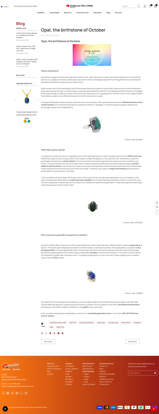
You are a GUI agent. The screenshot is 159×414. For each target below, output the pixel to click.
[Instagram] (8, 393)
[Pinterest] (50, 333)
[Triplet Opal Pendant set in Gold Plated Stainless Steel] (27, 99)
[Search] (131, 6)
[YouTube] (17, 393)
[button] (16, 99)
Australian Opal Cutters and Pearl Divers (31, 407)
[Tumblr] (54, 333)
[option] (27, 106)
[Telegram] (58, 333)
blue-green (29, 121)
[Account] (145, 6)
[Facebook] (42, 333)
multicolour (25, 121)
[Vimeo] (26, 393)
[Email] (63, 333)
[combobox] (129, 6)
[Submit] (154, 373)
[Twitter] (46, 333)
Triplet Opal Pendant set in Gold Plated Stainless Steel (27, 113)
